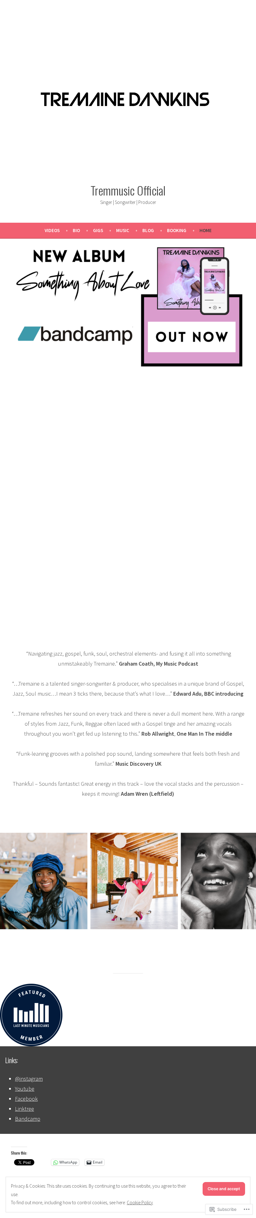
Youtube (24, 1088)
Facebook (26, 1098)
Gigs (98, 230)
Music (122, 230)
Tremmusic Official (128, 190)
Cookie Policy (140, 1202)
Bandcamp (27, 1118)
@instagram (29, 1078)
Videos (52, 230)
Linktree (24, 1108)
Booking (176, 230)
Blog (148, 230)
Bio (76, 230)
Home (205, 230)
